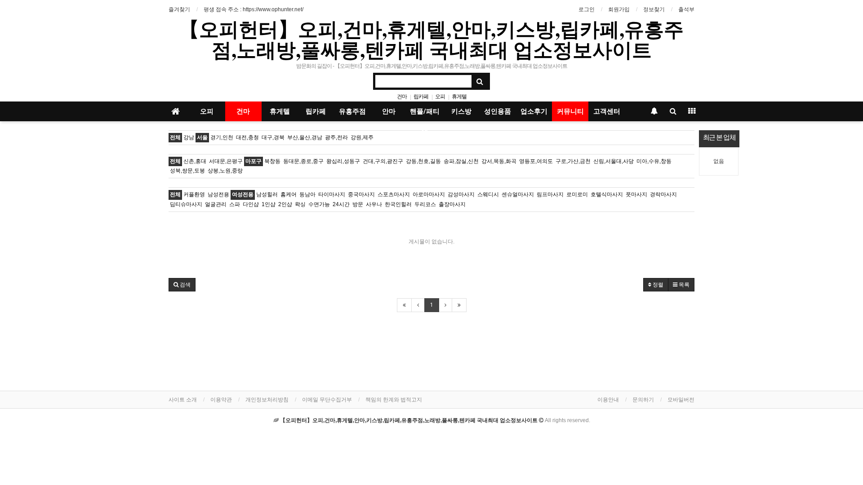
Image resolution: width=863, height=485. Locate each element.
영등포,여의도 (536, 161)
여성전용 (243, 194)
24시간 (341, 204)
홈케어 (288, 194)
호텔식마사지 (607, 194)
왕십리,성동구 (343, 161)
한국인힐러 (398, 204)
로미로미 (577, 194)
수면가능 (319, 204)
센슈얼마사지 (518, 194)
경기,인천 (221, 137)
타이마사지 (331, 194)
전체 (175, 137)
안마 (389, 111)
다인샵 (251, 204)
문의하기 (643, 400)
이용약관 (221, 400)
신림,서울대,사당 (613, 161)
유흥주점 (352, 111)
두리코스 (425, 204)
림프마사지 (550, 194)
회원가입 (619, 9)
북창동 (272, 161)
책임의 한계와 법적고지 (393, 400)
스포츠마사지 (394, 194)
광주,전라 (336, 137)
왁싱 (300, 204)
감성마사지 (461, 194)
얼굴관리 (216, 204)
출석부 (686, 9)
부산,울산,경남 (304, 137)
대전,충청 (247, 137)
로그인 (586, 9)
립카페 (421, 96)
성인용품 (497, 111)
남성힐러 (267, 194)
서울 (202, 137)
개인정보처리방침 (267, 400)
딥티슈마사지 (186, 204)
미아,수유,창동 (654, 161)
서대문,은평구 (226, 161)
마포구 (253, 161)
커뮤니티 (570, 111)
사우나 (374, 204)
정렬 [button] (657, 285)
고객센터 (606, 111)
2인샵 (285, 204)
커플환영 (194, 194)
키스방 (461, 111)
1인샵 (269, 204)
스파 (234, 204)
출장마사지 (452, 204)
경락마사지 (663, 194)
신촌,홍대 (194, 161)
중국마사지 (361, 194)
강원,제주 (362, 137)
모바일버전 (680, 400)
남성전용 (218, 194)
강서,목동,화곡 (498, 161)
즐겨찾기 (179, 9)
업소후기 (533, 111)
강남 (188, 137)
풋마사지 (636, 194)
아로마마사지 (429, 194)
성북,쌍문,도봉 (187, 171)
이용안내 (608, 400)
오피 (440, 96)
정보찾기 (654, 9)
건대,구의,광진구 (383, 161)
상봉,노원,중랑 (225, 171)
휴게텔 (459, 96)
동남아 (307, 194)
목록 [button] (683, 285)
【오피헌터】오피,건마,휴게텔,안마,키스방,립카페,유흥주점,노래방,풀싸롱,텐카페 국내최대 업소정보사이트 (431, 39)
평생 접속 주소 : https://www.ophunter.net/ (253, 9)
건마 (402, 96)
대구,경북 (273, 137)
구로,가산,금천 (573, 161)
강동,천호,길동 (423, 161)
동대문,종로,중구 (303, 161)
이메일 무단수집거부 (327, 400)
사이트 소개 (183, 400)
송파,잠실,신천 (461, 161)
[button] (182, 284)
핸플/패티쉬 (425, 114)
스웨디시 (488, 194)
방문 (357, 204)
